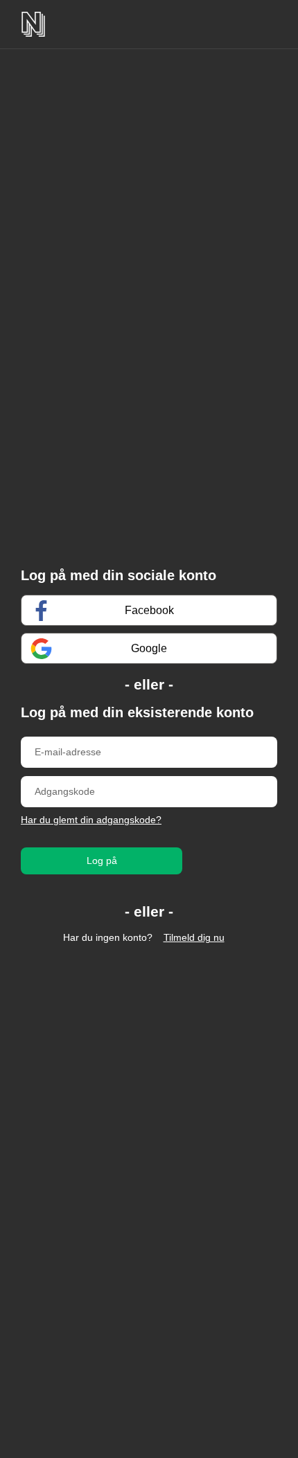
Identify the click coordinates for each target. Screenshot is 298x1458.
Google (149, 648)
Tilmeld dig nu (194, 937)
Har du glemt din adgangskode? (91, 819)
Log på (102, 860)
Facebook (149, 610)
